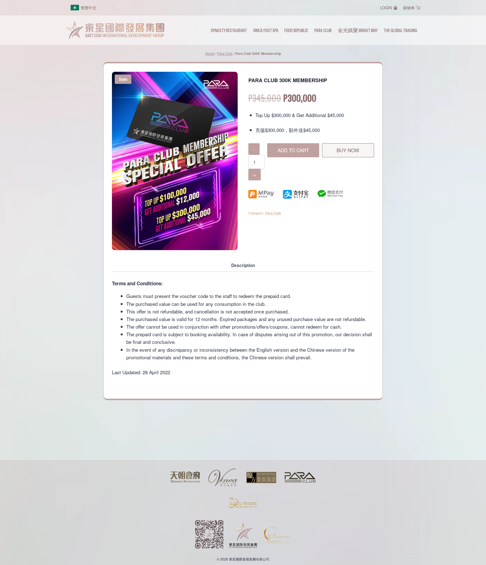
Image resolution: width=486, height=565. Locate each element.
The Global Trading (400, 30)
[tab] (243, 266)
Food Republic (296, 30)
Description (243, 265)
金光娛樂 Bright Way (358, 30)
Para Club (323, 30)
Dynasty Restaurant (229, 30)
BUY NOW (348, 150)
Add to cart (293, 150)
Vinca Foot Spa (265, 30)
